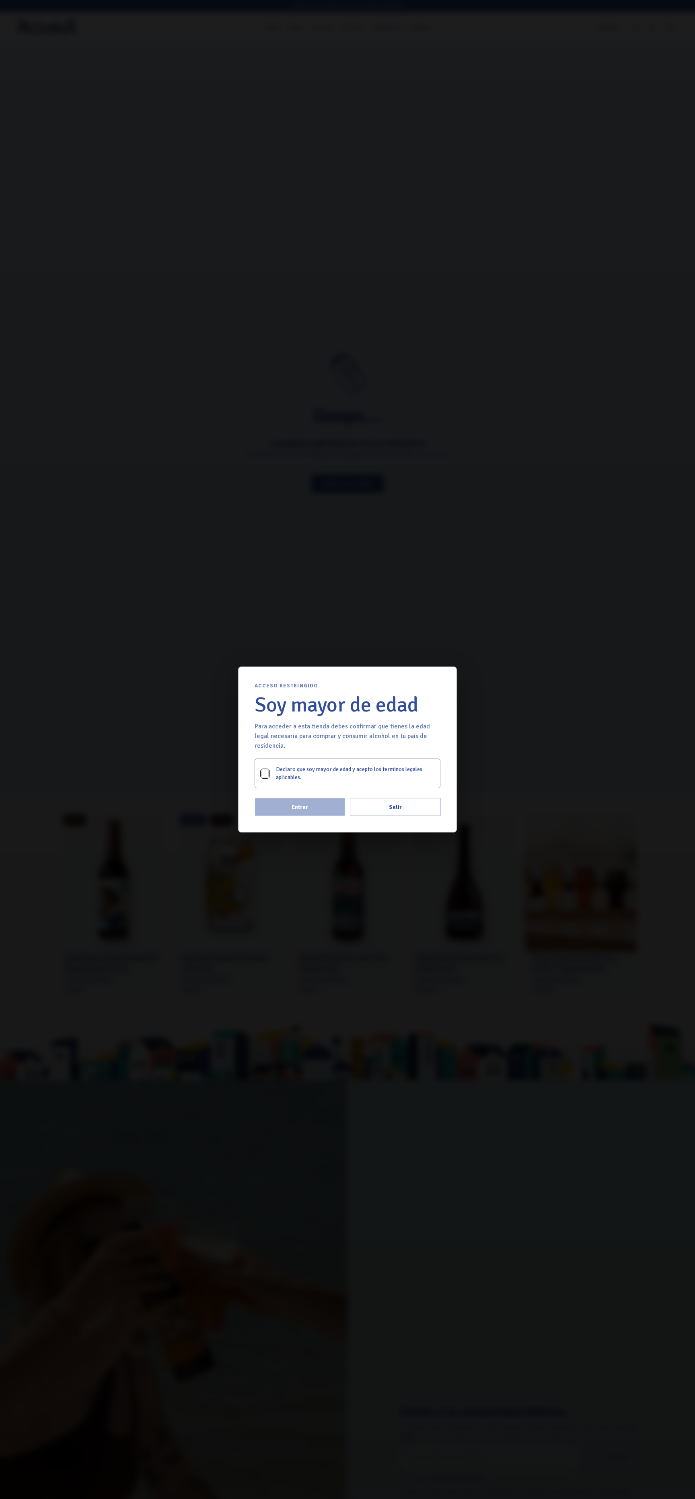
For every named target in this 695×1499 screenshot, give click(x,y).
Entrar (300, 807)
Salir (395, 807)
